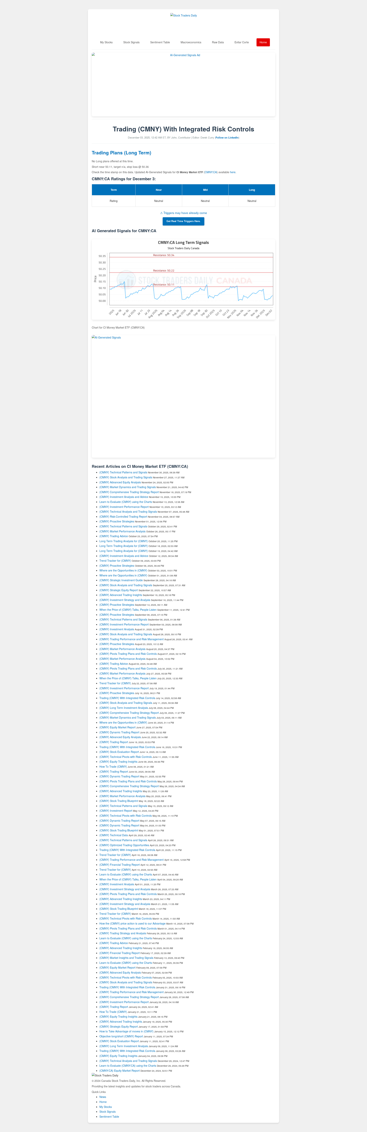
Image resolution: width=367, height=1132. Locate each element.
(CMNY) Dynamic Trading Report (119, 732)
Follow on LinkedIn (227, 137)
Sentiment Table (160, 42)
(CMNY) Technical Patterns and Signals (123, 472)
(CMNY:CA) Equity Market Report (119, 1070)
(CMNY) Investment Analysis (116, 629)
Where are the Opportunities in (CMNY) (123, 570)
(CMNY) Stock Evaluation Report (119, 752)
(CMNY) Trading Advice (113, 536)
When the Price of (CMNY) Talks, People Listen (128, 609)
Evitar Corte (242, 42)
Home (263, 42)
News (102, 1097)
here (232, 172)
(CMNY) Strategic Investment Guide (121, 580)
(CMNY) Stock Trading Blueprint (118, 801)
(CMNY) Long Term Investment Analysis (123, 708)
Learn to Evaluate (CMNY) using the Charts (125, 502)
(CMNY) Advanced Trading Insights (120, 595)
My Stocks (106, 42)
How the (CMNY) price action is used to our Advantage (132, 923)
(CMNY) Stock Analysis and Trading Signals (125, 477)
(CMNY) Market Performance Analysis (122, 531)
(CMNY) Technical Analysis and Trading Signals (128, 511)
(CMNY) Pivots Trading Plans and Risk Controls (128, 654)
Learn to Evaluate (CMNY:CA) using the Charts (127, 1065)
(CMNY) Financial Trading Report (119, 864)
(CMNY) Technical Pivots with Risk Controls (125, 757)
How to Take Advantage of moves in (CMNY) (126, 1031)
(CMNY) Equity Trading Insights (118, 761)
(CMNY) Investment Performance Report (124, 507)
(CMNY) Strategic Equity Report (118, 590)
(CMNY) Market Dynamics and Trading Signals (127, 487)
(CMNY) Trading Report (113, 742)
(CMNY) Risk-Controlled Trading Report (123, 516)
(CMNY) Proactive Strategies (116, 521)
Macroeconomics (191, 42)
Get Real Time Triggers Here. (183, 221)
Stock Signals (131, 42)
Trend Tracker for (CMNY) (115, 560)
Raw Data (218, 42)
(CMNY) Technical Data (113, 835)
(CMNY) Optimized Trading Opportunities (124, 845)
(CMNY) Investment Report (115, 810)
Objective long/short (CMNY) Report (121, 1036)
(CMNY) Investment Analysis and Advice (123, 497)
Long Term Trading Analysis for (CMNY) (124, 541)
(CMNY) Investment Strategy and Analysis (124, 600)
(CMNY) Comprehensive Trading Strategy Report (129, 492)
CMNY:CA (211, 172)
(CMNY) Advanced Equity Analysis (120, 482)
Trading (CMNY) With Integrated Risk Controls (127, 698)
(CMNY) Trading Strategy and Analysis (122, 933)
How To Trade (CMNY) (113, 766)
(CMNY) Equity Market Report (117, 727)
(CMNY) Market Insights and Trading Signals (126, 958)
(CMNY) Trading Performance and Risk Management (131, 639)
